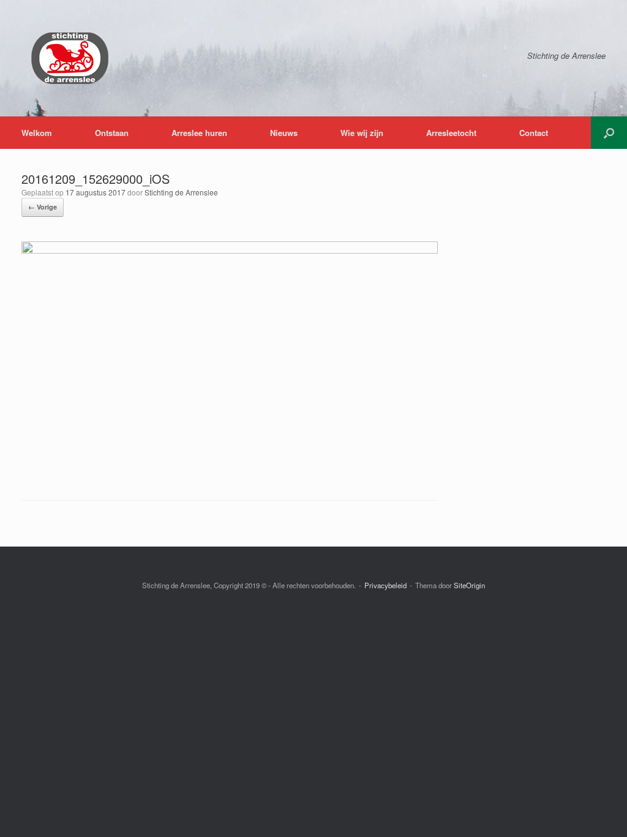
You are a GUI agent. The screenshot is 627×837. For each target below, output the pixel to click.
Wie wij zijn (361, 132)
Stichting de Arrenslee (181, 192)
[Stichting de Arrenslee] (69, 58)
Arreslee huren (199, 132)
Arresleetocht (451, 132)
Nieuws (284, 132)
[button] (609, 132)
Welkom (36, 132)
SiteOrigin (469, 585)
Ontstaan (112, 132)
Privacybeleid (385, 585)
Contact (533, 132)
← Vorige (42, 206)
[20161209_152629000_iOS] (229, 250)
